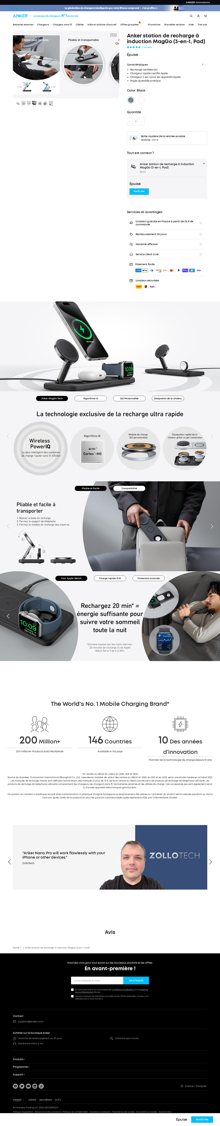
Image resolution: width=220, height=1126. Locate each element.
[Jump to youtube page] (28, 1086)
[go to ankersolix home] (13, 8)
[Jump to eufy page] (58, 1100)
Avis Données (165, 1112)
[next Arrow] (210, 862)
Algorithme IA (90, 398)
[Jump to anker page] (17, 1100)
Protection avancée (149, 578)
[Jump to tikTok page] (41, 1086)
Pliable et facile (91, 488)
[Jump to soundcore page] (45, 1100)
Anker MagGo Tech (52, 398)
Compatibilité (129, 488)
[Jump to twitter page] (21, 1086)
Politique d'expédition (23, 1112)
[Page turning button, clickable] (8, 436)
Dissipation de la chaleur (168, 398)
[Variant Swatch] (131, 100)
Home (16, 947)
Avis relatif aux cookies (146, 1112)
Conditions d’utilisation (100, 1112)
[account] (198, 16)
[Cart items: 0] (205, 16)
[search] (191, 16)
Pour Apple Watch (71, 578)
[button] (19, 64)
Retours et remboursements (48, 1112)
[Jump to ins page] (34, 1086)
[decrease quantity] (129, 121)
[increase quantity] (142, 121)
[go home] (52, 16)
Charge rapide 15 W (110, 578)
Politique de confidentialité (75, 1112)
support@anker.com (30, 1021)
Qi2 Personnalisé (129, 398)
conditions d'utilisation (123, 989)
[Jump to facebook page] (15, 1086)
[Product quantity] (136, 121)
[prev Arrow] (9, 862)
